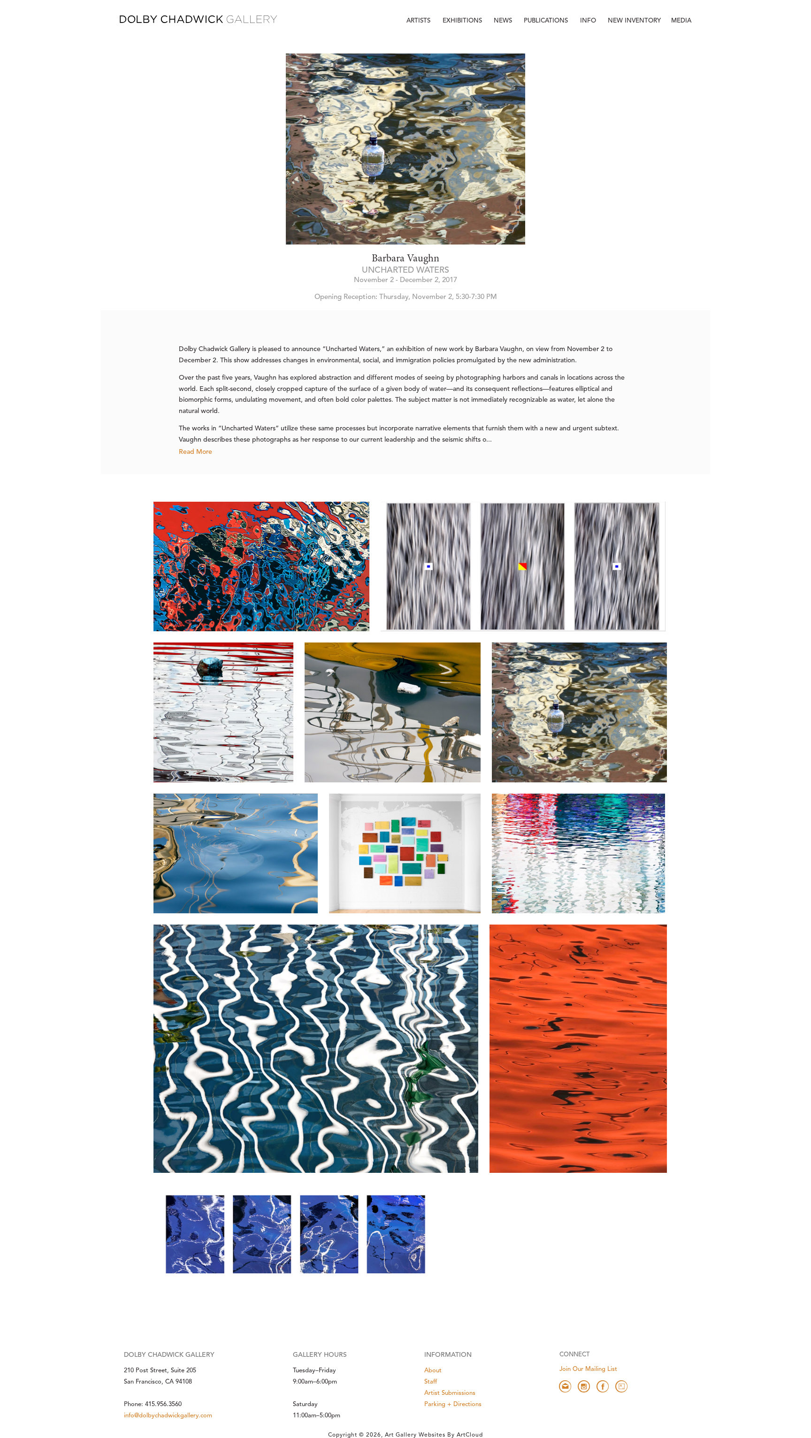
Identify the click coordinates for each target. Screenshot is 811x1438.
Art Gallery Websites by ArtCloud (434, 1435)
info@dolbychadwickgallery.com (168, 1416)
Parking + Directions (453, 1404)
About (433, 1371)
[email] (565, 1386)
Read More (195, 452)
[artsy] (621, 1386)
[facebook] (603, 1386)
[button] (589, 21)
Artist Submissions (449, 1393)
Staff (430, 1382)
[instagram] (584, 1386)
